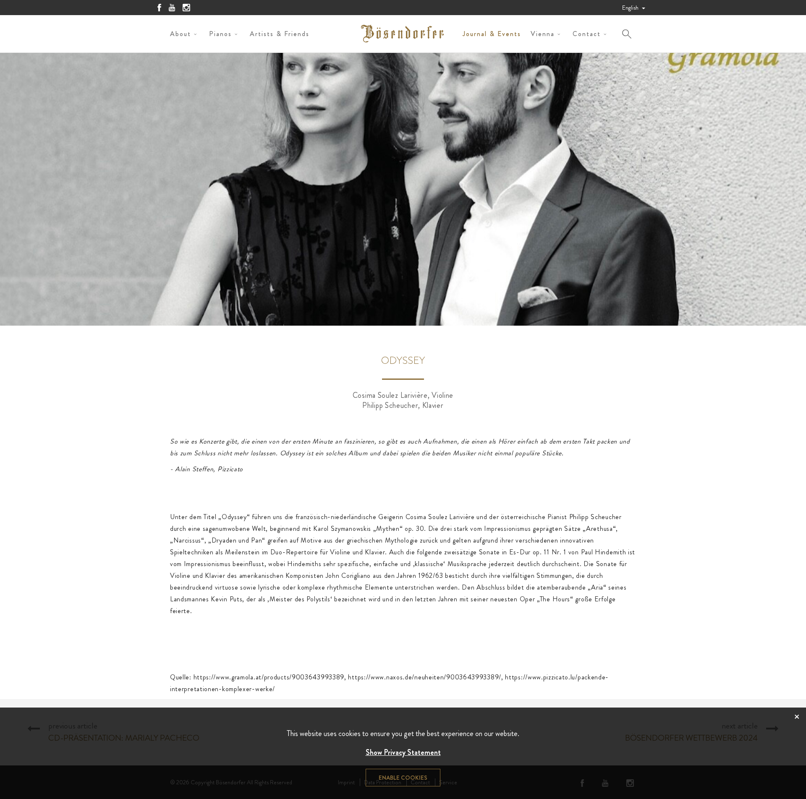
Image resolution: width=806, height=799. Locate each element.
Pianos (220, 34)
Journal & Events (492, 34)
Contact (587, 34)
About (180, 34)
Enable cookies (403, 777)
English (631, 7)
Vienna (543, 34)
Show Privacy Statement (403, 752)
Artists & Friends (279, 34)
